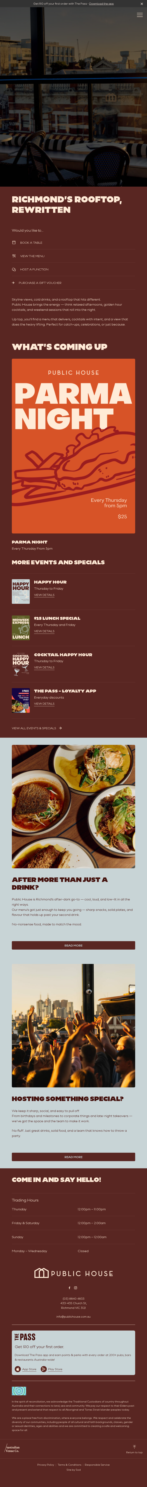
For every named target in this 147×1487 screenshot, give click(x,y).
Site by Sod (74, 1469)
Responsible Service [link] (97, 1464)
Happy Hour (50, 582)
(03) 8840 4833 (73, 1298)
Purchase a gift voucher (40, 283)
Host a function (34, 269)
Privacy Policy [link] (45, 1464)
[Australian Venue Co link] (12, 1449)
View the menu (32, 256)
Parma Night (30, 542)
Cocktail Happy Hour (63, 654)
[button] (140, 16)
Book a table (31, 242)
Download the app (101, 3)
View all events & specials (34, 728)
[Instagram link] (75, 1288)
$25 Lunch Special (57, 618)
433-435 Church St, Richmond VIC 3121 (73, 1305)
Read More (73, 945)
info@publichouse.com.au (73, 1316)
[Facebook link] (69, 1288)
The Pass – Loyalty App (65, 691)
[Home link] (73, 1273)
